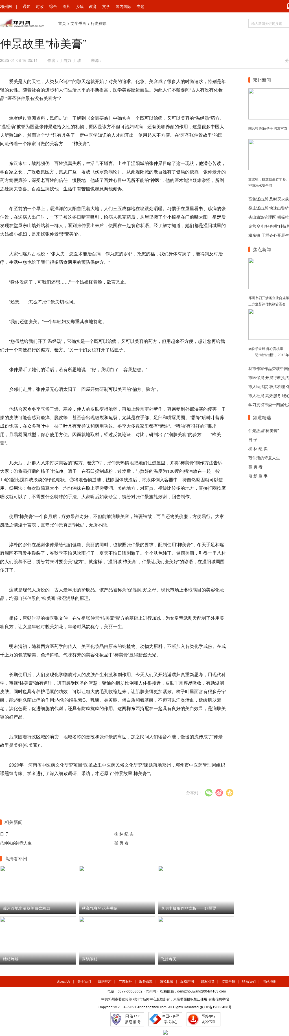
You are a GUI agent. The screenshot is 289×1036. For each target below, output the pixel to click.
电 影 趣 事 (258, 475)
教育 (93, 6)
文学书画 (78, 23)
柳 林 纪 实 (123, 834)
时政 (40, 6)
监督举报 (228, 981)
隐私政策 (166, 981)
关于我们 (84, 981)
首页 (62, 23)
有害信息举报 (219, 998)
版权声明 (187, 981)
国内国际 (123, 6)
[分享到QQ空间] (229, 792)
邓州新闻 (262, 80)
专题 (140, 6)
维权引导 (207, 981)
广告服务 (125, 981)
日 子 (4, 834)
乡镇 (80, 6)
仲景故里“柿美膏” (263, 430)
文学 (106, 6)
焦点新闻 (262, 249)
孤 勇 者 (121, 843)
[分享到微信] (209, 792)
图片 (66, 6)
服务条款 (146, 981)
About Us (63, 981)
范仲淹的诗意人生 (16, 843)
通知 (26, 6)
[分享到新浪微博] (219, 792)
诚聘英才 (104, 981)
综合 (53, 6)
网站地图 (269, 981)
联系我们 (249, 981)
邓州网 (6, 6)
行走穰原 (99, 23)
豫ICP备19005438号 (216, 1006)
